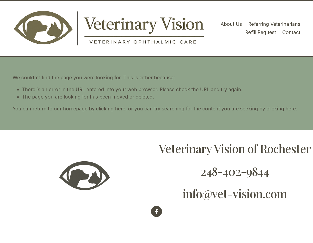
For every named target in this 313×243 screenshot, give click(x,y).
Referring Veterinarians (274, 24)
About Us (231, 24)
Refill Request (260, 32)
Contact (291, 32)
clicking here (110, 109)
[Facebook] (156, 211)
